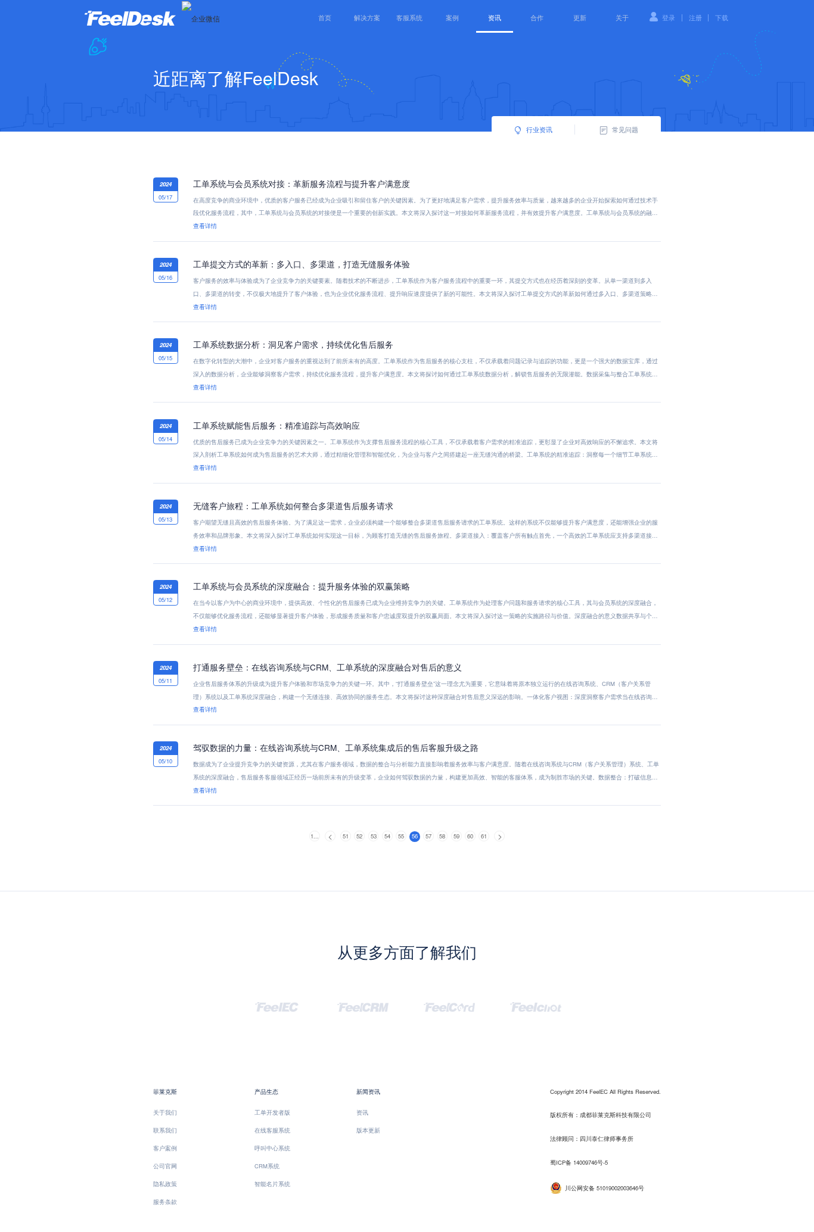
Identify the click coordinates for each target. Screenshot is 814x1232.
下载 (721, 17)
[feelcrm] (363, 1005)
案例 (452, 17)
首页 (324, 17)
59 (456, 836)
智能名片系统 (272, 1184)
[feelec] (276, 1005)
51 (346, 836)
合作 (536, 17)
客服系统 (409, 17)
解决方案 (367, 17)
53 (374, 836)
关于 (622, 17)
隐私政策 (165, 1184)
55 (401, 836)
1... (314, 836)
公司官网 (165, 1166)
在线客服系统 (272, 1130)
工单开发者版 (272, 1112)
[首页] (130, 17)
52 (359, 836)
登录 (668, 17)
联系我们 (165, 1130)
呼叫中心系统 (272, 1148)
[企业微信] (201, 18)
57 (428, 836)
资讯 (494, 17)
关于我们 (165, 1112)
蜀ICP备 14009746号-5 (579, 1162)
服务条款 (165, 1201)
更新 (579, 17)
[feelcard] (449, 1005)
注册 (695, 17)
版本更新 (368, 1130)
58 (442, 836)
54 (387, 836)
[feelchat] (535, 1005)
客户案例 (165, 1148)
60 (470, 836)
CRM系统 (266, 1166)
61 (484, 836)
